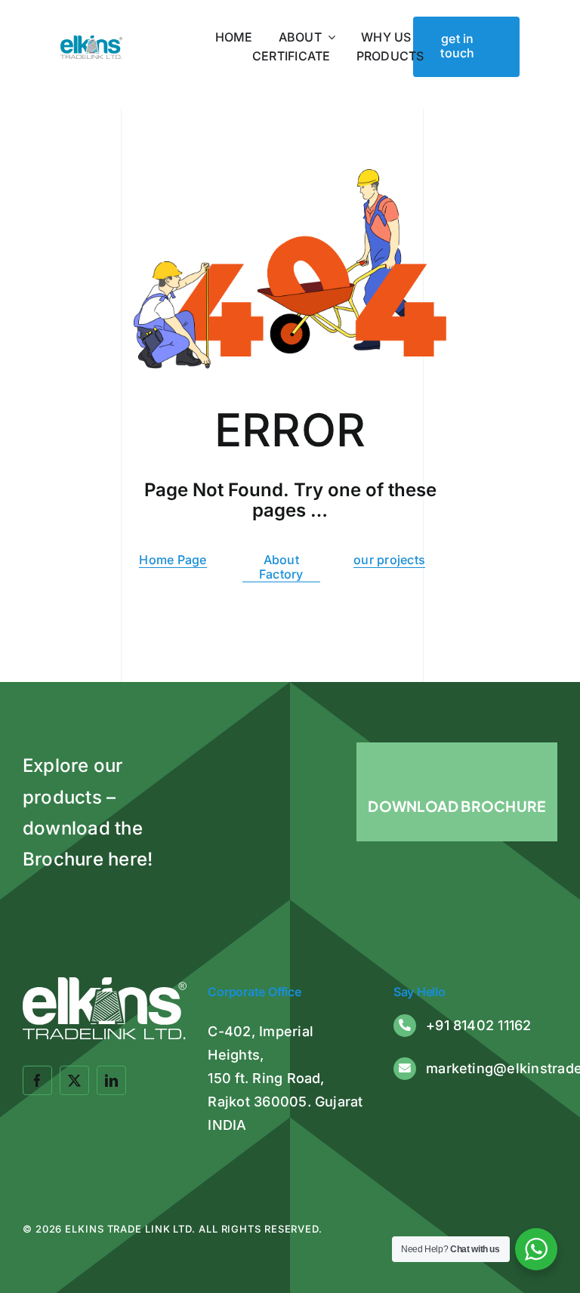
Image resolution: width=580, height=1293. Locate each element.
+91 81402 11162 (479, 1025)
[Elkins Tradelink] (91, 41)
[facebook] (37, 1080)
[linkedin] (111, 1080)
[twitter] (74, 1080)
